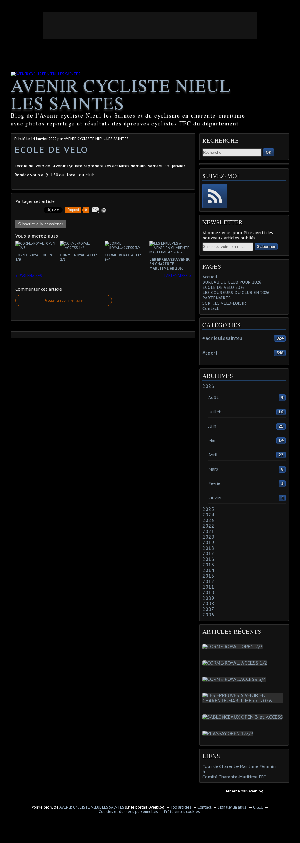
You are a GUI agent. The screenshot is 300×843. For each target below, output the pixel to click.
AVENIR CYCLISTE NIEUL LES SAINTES (121, 93)
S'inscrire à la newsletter (40, 224)
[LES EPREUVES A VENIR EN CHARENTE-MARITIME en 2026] (244, 700)
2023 (208, 520)
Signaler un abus (232, 807)
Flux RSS (215, 196)
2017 (208, 554)
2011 (208, 587)
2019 (208, 542)
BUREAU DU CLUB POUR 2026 (231, 282)
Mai (211, 440)
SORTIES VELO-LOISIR (224, 303)
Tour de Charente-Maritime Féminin (239, 766)
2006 (208, 615)
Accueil (209, 276)
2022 (208, 526)
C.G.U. (258, 807)
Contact (210, 308)
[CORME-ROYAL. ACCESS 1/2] (236, 663)
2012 (208, 581)
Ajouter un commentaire (64, 300)
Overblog (255, 791)
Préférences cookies (182, 811)
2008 (208, 604)
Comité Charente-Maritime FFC (234, 777)
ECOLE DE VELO (51, 149)
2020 (208, 537)
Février (215, 483)
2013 (208, 576)
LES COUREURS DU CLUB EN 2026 (236, 292)
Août (213, 397)
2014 (208, 570)
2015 (208, 565)
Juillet (214, 411)
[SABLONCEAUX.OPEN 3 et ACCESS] (243, 717)
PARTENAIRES (216, 297)
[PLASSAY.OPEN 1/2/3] (229, 733)
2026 (208, 386)
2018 (208, 548)
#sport (209, 353)
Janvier (215, 497)
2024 (208, 515)
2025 (208, 509)
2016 (208, 559)
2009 (208, 598)
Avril (212, 454)
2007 (208, 609)
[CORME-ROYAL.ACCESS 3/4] (235, 679)
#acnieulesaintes (222, 338)
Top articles (181, 807)
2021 (208, 531)
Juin (212, 426)
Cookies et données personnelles (128, 811)
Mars (213, 469)
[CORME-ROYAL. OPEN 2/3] (233, 646)
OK (268, 152)
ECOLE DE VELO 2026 (223, 287)
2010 (208, 592)
